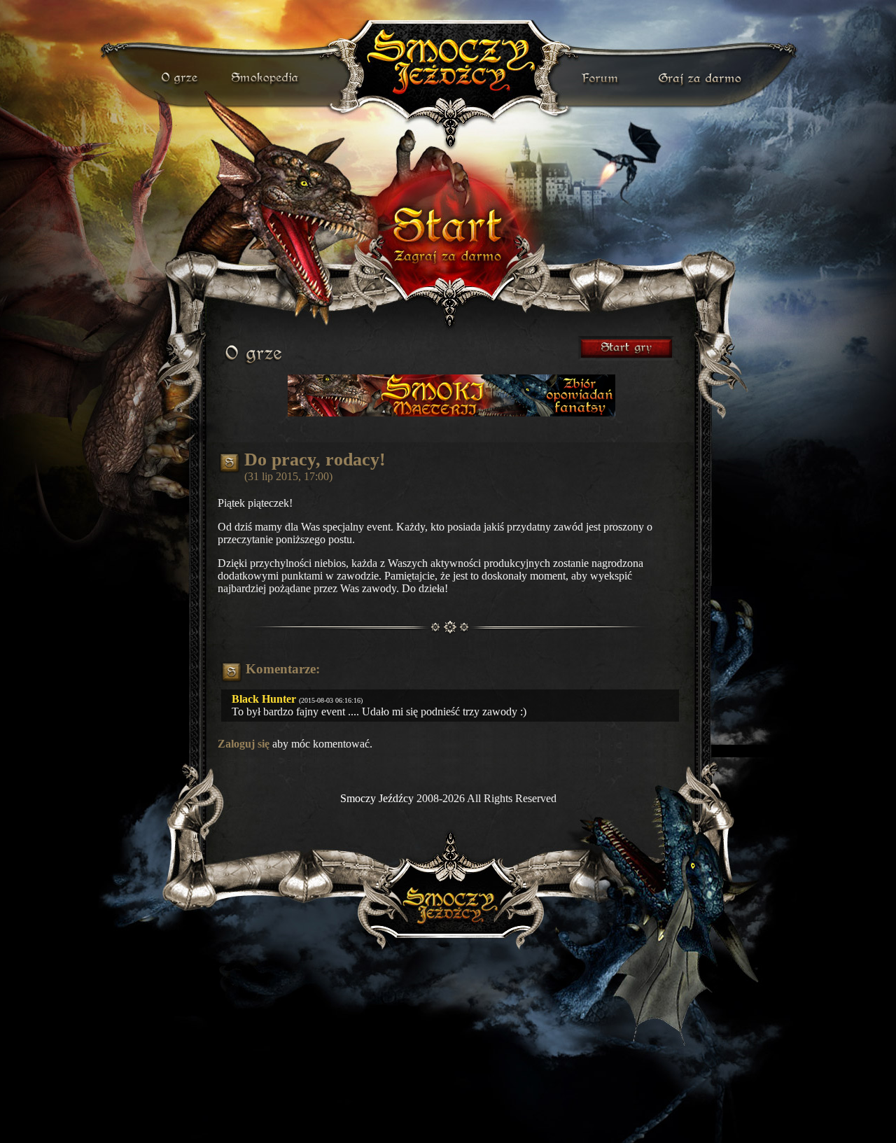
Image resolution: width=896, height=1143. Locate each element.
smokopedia (266, 78)
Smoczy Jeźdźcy (377, 798)
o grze (181, 78)
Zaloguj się (244, 744)
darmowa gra (703, 78)
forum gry (602, 78)
